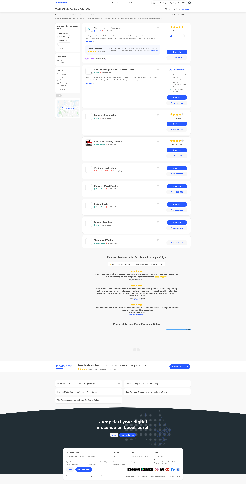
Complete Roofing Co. (136, 280)
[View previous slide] (134, 349)
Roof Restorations (64, 44)
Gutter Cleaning (64, 37)
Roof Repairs (63, 40)
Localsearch (58, 14)
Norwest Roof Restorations (136, 300)
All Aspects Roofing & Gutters (136, 314)
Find (65, 14)
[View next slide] (138, 349)
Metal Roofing (73, 14)
